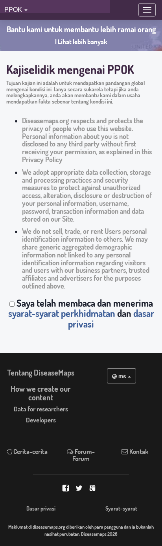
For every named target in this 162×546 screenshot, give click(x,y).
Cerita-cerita (30, 451)
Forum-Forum (83, 455)
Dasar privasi (40, 508)
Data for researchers (41, 409)
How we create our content (41, 393)
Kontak (138, 451)
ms (122, 376)
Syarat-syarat (121, 508)
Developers (41, 420)
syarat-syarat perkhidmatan (61, 313)
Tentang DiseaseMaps (40, 373)
